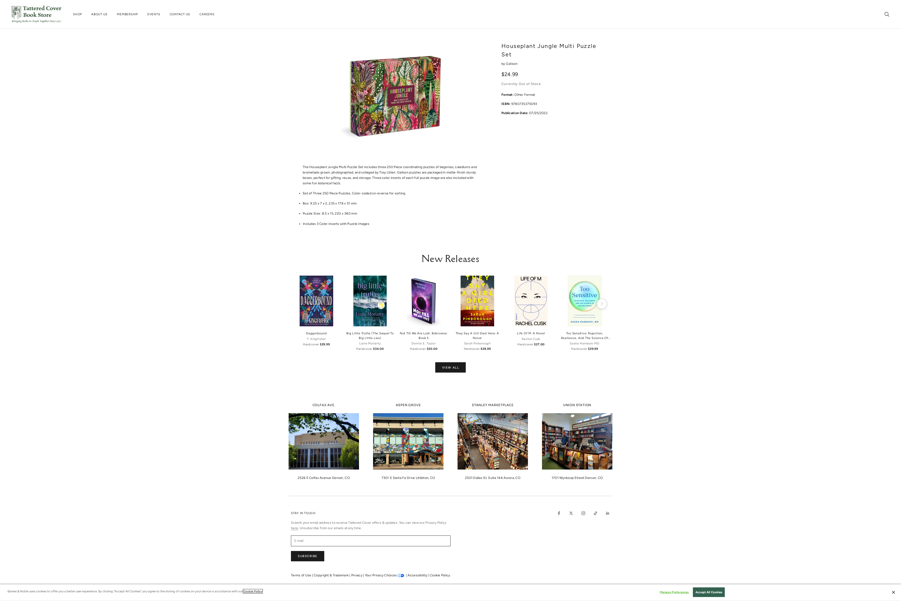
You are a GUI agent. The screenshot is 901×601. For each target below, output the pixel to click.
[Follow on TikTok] (595, 513)
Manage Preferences (674, 592)
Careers (206, 14)
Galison (512, 64)
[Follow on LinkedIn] (607, 513)
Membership (127, 14)
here (294, 528)
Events (153, 14)
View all (450, 367)
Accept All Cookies (708, 592)
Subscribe (307, 556)
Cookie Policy (440, 575)
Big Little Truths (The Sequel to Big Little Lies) (370, 335)
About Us (99, 14)
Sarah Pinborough (477, 343)
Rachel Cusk (531, 339)
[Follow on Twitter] (571, 513)
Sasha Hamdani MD (584, 343)
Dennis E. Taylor (423, 343)
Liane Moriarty (370, 343)
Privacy (357, 575)
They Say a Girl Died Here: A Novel (477, 335)
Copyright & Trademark (331, 575)
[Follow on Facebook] (559, 513)
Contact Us (180, 14)
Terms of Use (301, 575)
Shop (77, 14)
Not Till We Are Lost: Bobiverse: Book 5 (424, 335)
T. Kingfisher (316, 339)
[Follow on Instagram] (583, 513)
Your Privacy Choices (381, 575)
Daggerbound (316, 333)
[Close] (893, 592)
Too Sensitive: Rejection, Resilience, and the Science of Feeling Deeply (584, 335)
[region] (450, 592)
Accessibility (418, 575)
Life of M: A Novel (531, 333)
